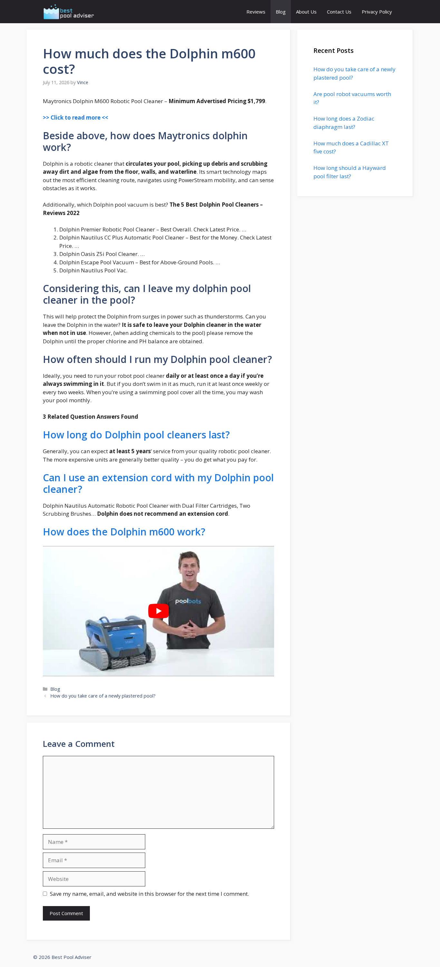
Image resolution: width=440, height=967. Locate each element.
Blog (281, 11)
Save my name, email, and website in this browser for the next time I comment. (149, 893)
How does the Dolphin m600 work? (124, 531)
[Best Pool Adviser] (69, 11)
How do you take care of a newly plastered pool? (103, 696)
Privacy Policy (377, 11)
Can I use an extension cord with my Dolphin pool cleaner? (158, 483)
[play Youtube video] (158, 611)
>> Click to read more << (75, 117)
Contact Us (339, 11)
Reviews (255, 11)
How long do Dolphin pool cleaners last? (136, 434)
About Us (306, 11)
